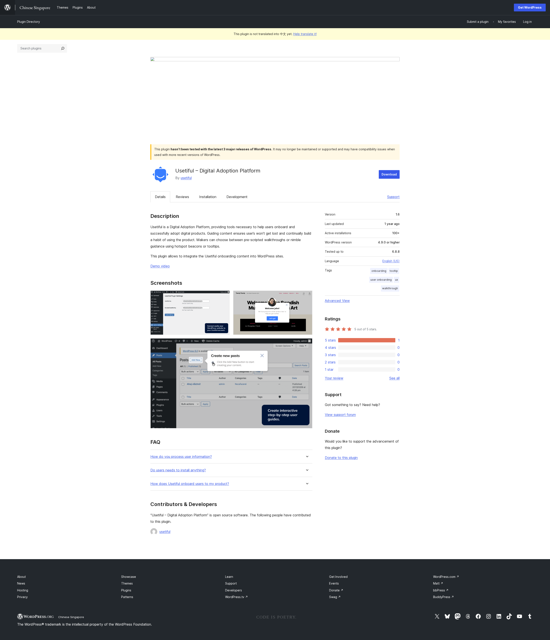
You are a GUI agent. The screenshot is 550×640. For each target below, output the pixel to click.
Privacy (22, 597)
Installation (207, 197)
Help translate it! (305, 34)
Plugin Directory (28, 21)
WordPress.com (446, 576)
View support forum (340, 414)
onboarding (378, 270)
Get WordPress (530, 7)
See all (394, 378)
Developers (233, 590)
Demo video (160, 266)
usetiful (186, 178)
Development (237, 197)
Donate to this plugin (341, 457)
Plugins (126, 590)
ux (396, 279)
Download (389, 174)
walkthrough (390, 288)
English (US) (391, 261)
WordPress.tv (236, 597)
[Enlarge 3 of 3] (306, 344)
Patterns (127, 597)
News (21, 583)
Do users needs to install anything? (178, 470)
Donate (336, 590)
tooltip (394, 270)
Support (393, 197)
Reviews (182, 197)
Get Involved (338, 576)
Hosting (22, 590)
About (21, 576)
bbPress (441, 590)
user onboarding (381, 279)
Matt (438, 583)
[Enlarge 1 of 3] (224, 296)
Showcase (128, 576)
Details (160, 197)
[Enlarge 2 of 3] (306, 296)
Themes (127, 583)
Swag (335, 597)
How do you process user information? (181, 457)
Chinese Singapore (71, 617)
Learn (229, 576)
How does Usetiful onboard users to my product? (189, 484)
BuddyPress (443, 597)
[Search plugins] (62, 48)
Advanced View (337, 300)
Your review (334, 378)
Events (334, 583)
